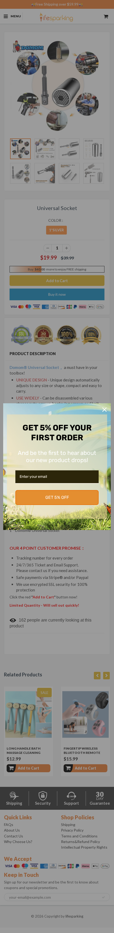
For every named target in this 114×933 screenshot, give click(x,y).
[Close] (104, 409)
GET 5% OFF (57, 497)
